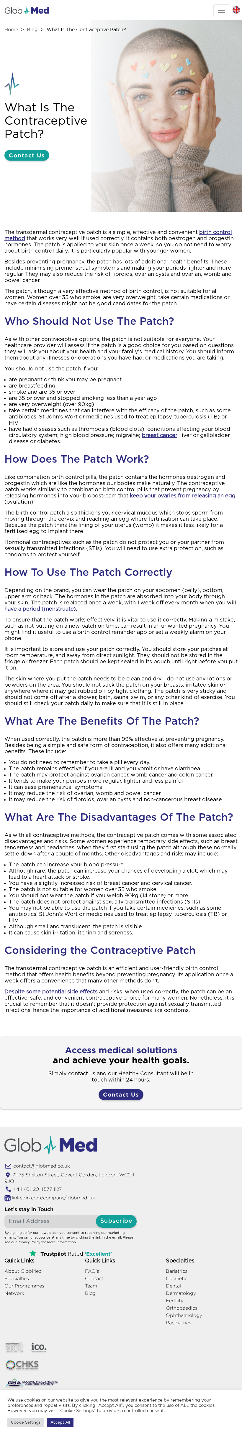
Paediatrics (178, 1322)
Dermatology (181, 1293)
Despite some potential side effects (51, 992)
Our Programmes (24, 1285)
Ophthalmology (184, 1315)
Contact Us (27, 155)
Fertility (174, 1300)
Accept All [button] (60, 1423)
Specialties (16, 1278)
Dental (173, 1285)
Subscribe (116, 1221)
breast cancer (159, 435)
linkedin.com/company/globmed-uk (53, 1197)
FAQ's (92, 1271)
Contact (94, 1278)
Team (91, 1285)
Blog (32, 29)
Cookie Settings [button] (25, 1423)
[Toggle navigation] (221, 10)
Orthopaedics (181, 1307)
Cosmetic (176, 1278)
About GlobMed (23, 1271)
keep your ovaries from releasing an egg (183, 496)
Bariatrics (176, 1271)
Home (11, 29)
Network (14, 1293)
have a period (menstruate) (40, 609)
